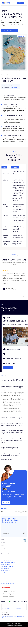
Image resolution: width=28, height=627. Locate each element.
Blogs (2, 545)
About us (3, 542)
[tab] (15, 331)
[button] (25, 2)
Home (2, 539)
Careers (3, 548)
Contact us (20, 2)
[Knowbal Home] (5, 2)
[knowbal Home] (4, 508)
